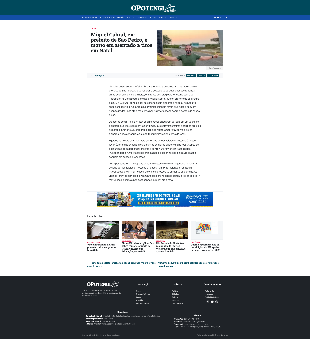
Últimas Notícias (143, 294)
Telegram (214, 75)
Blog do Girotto (142, 303)
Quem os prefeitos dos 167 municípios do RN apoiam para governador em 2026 (206, 247)
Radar (138, 297)
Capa (138, 291)
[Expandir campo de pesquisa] (226, 17)
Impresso (209, 294)
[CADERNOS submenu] (146, 17)
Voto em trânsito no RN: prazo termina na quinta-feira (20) (101, 247)
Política (175, 291)
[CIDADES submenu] (176, 17)
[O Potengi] (153, 8)
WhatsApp (191, 75)
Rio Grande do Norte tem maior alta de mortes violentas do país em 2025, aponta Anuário (171, 247)
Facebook (201, 75)
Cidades (175, 294)
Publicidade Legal (212, 297)
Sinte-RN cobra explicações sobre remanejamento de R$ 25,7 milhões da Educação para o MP (138, 247)
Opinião (139, 300)
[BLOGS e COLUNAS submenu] (165, 17)
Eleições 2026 (177, 303)
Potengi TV (209, 291)
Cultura (175, 297)
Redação (99, 75)
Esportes (175, 300)
